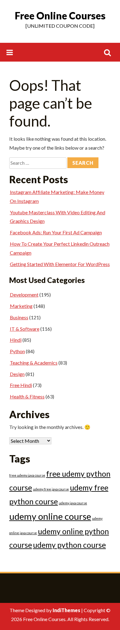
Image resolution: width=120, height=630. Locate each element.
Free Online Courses (60, 16)
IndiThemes (66, 610)
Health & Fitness (27, 396)
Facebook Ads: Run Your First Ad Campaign (56, 232)
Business (19, 317)
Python (17, 351)
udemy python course (69, 544)
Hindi (16, 340)
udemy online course (50, 516)
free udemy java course (27, 475)
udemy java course (73, 503)
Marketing (21, 306)
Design (17, 374)
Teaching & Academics (34, 362)
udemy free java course (51, 489)
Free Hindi (21, 385)
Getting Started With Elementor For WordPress (60, 264)
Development (24, 294)
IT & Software (24, 329)
